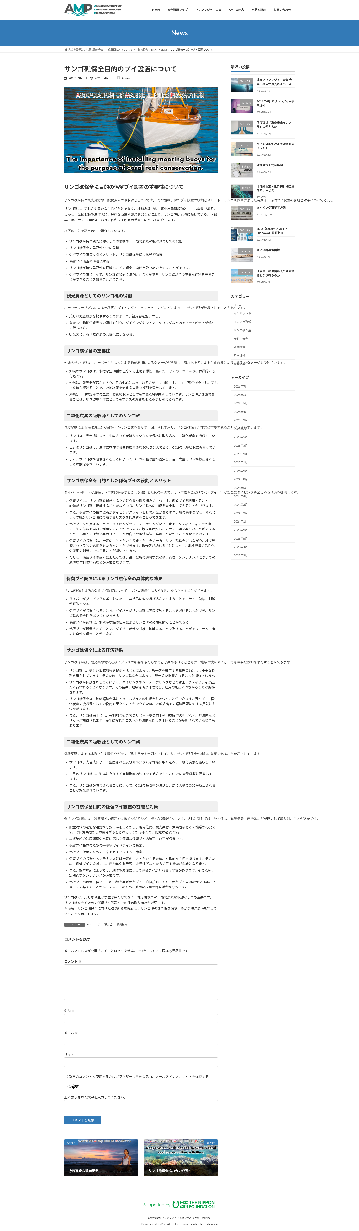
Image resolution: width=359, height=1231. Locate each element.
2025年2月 (241, 454)
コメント (72, 961)
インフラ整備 (242, 321)
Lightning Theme (180, 1223)
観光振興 (122, 924)
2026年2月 (241, 428)
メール (71, 1033)
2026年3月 (241, 420)
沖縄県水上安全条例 (270, 165)
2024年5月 (241, 487)
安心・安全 (241, 338)
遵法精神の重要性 (268, 250)
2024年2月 (241, 513)
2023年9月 (241, 530)
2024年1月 (241, 521)
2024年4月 (241, 496)
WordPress (161, 1223)
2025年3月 (241, 445)
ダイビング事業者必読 (271, 207)
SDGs (90, 924)
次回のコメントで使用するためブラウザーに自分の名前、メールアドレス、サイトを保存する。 (140, 1076)
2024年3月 (241, 504)
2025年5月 (241, 437)
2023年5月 (241, 538)
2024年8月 (241, 479)
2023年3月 (241, 555)
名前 (69, 1011)
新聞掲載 (239, 347)
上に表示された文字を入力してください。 (95, 1097)
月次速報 (239, 355)
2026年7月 (241, 386)
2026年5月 (241, 403)
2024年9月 (241, 470)
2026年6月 (241, 394)
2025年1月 (241, 462)
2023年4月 (241, 547)
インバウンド (242, 313)
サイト (69, 1055)
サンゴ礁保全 (105, 924)
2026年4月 (241, 411)
